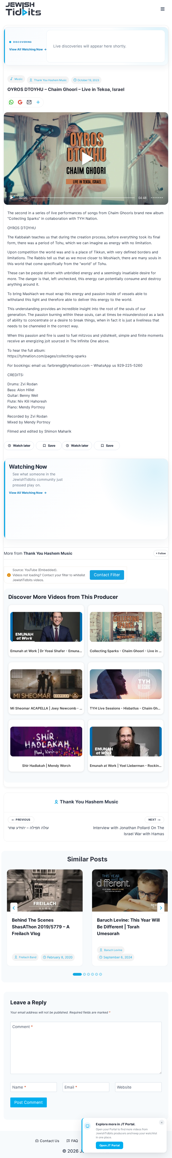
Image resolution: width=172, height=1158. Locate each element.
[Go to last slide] (13, 908)
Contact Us (49, 1141)
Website (124, 1087)
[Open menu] (162, 8)
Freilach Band (27, 957)
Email (70, 1087)
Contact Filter (107, 574)
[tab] (77, 974)
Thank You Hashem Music (50, 80)
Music (19, 79)
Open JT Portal (109, 1145)
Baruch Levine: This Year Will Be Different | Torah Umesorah (128, 926)
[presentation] (45, 890)
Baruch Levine (113, 950)
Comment (22, 1026)
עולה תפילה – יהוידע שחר (28, 824)
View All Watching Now (28, 49)
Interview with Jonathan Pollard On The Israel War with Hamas (128, 827)
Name (19, 1087)
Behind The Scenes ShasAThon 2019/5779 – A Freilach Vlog (41, 926)
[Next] (160, 908)
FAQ (74, 1141)
